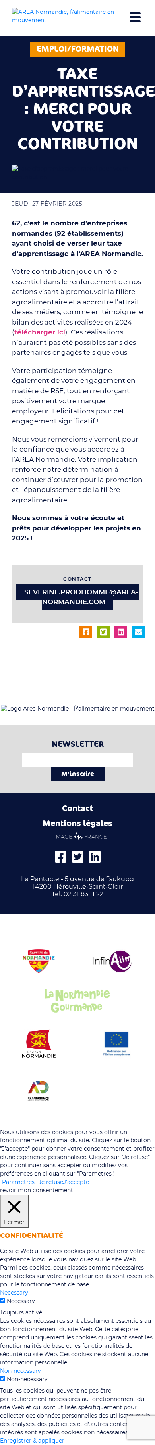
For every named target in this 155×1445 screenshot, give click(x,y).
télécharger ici (39, 332)
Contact (77, 808)
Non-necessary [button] (20, 1370)
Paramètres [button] (18, 1182)
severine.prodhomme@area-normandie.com (81, 597)
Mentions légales (77, 823)
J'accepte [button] (76, 1182)
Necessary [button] (14, 1292)
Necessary (21, 1301)
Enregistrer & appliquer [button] (32, 1440)
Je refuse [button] (51, 1182)
